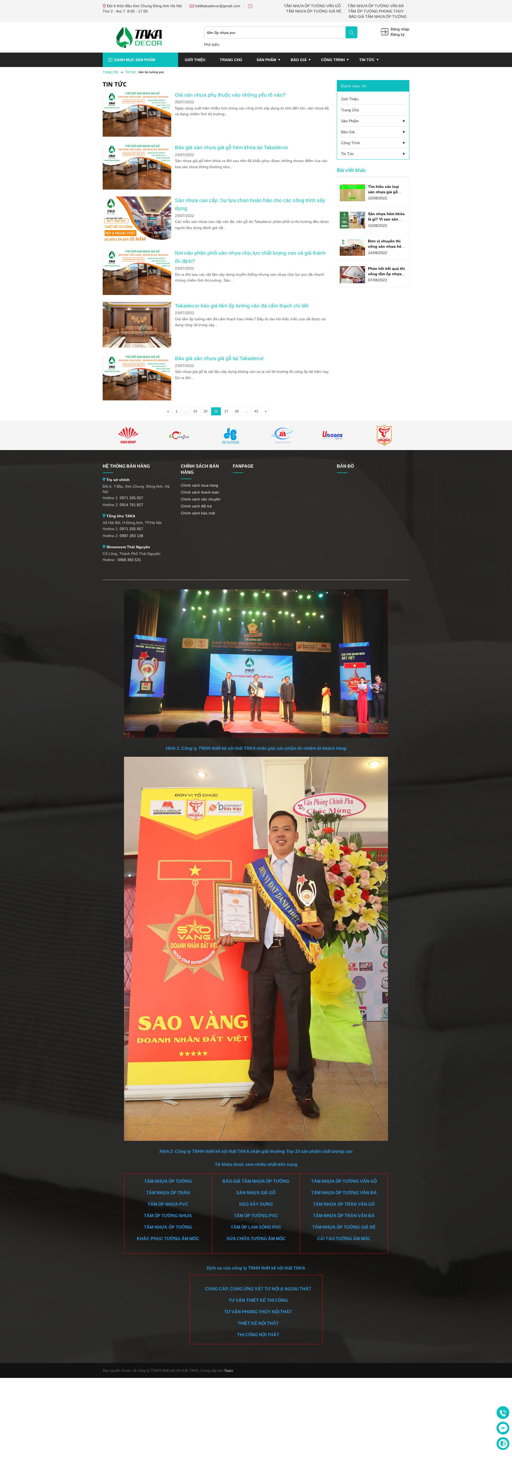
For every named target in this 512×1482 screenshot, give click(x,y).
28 (237, 411)
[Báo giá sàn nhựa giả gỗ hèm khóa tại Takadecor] (137, 146)
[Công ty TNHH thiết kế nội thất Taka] (139, 37)
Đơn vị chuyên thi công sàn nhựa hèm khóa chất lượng (386, 246)
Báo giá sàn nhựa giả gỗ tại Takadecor (219, 358)
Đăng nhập (400, 29)
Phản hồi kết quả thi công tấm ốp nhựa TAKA (386, 273)
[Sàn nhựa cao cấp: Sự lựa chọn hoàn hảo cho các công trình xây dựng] (137, 199)
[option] (128, 435)
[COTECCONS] (179, 435)
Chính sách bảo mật (198, 513)
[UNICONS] (333, 435)
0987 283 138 (131, 536)
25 (205, 411)
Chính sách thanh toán (200, 492)
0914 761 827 (131, 505)
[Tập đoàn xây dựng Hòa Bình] (230, 435)
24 (195, 411)
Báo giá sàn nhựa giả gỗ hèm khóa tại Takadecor (231, 147)
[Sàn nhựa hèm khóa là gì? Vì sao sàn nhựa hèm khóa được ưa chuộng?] (352, 220)
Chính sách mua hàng (199, 485)
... (185, 411)
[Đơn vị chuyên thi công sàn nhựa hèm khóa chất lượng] (352, 247)
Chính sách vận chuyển (201, 499)
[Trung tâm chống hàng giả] (384, 435)
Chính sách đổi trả (196, 506)
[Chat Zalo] (503, 1443)
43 (256, 411)
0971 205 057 (131, 498)
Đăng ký (398, 34)
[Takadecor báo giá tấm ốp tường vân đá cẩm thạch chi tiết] (137, 305)
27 (226, 411)
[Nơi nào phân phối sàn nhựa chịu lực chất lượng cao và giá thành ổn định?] (137, 252)
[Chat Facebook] (503, 1428)
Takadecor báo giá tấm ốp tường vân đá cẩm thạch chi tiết (241, 306)
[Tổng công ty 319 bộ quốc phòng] (281, 435)
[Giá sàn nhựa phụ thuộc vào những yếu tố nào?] (137, 94)
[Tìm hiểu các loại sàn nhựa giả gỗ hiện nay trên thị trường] (352, 192)
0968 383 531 (129, 560)
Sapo (228, 1370)
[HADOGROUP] (128, 435)
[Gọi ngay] (503, 1413)
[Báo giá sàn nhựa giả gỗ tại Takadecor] (137, 357)
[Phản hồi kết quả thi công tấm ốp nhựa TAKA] (352, 274)
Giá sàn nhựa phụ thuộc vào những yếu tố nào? (230, 95)
